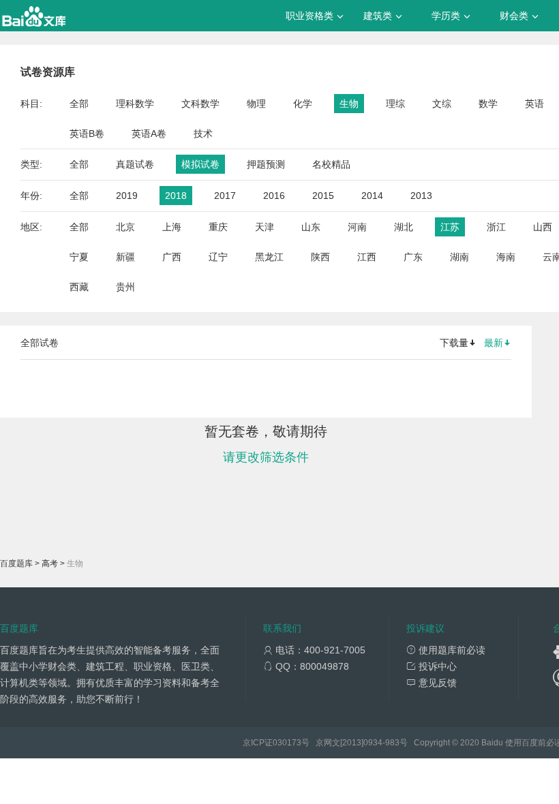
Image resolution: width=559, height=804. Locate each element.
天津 (264, 226)
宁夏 (79, 256)
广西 (171, 256)
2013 (421, 195)
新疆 (125, 256)
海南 (505, 256)
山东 (310, 226)
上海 (171, 226)
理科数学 (135, 103)
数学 (488, 103)
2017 (225, 195)
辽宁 (218, 256)
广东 (413, 256)
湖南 (459, 256)
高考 (50, 563)
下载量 (454, 342)
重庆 (218, 226)
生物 (349, 103)
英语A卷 (149, 133)
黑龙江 (269, 256)
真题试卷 (135, 164)
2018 (176, 195)
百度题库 (16, 563)
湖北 (403, 226)
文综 (441, 103)
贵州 (125, 286)
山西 (542, 226)
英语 (534, 103)
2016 (274, 195)
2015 (323, 195)
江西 (366, 256)
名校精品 (331, 164)
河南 (357, 226)
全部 (79, 103)
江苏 (449, 226)
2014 (372, 195)
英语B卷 (87, 133)
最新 (493, 342)
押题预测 (266, 164)
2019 (127, 195)
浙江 (496, 226)
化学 (302, 103)
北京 (125, 226)
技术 (203, 133)
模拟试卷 (200, 164)
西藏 (79, 286)
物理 (256, 103)
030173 (287, 742)
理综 (395, 103)
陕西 (320, 256)
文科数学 (200, 103)
